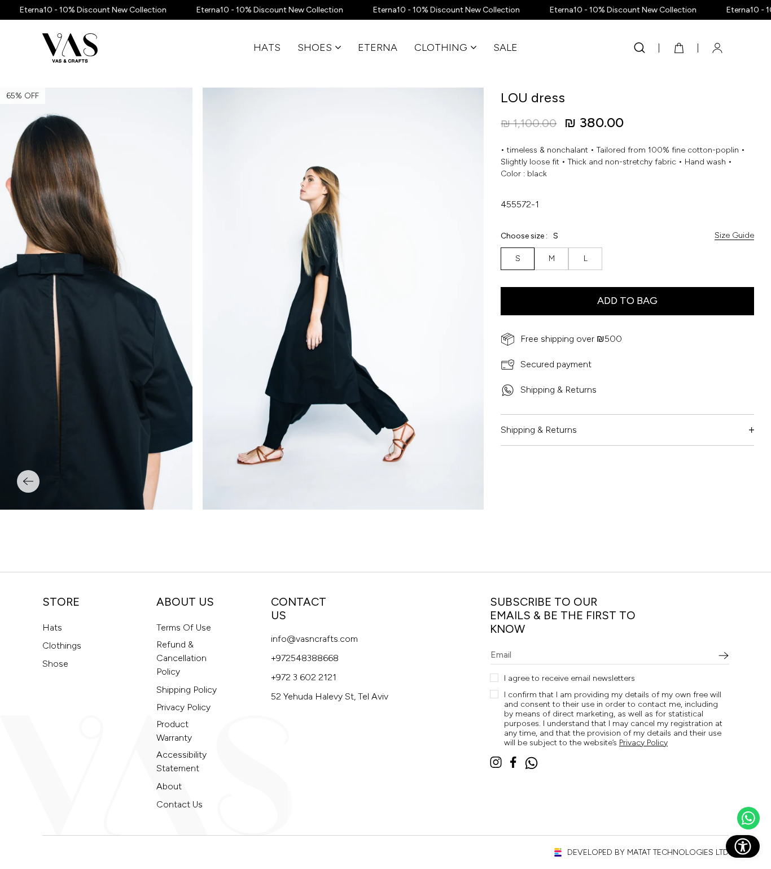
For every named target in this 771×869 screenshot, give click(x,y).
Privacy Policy (183, 707)
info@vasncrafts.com (314, 638)
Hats (52, 627)
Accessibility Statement (181, 761)
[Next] (28, 481)
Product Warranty (174, 731)
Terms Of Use (183, 627)
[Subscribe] (724, 656)
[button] (319, 47)
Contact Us (179, 804)
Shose (55, 663)
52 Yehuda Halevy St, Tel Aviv (329, 696)
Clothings (61, 645)
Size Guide (734, 235)
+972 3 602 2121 (303, 677)
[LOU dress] (343, 299)
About (169, 786)
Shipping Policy (186, 689)
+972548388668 (305, 658)
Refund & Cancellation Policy (181, 658)
